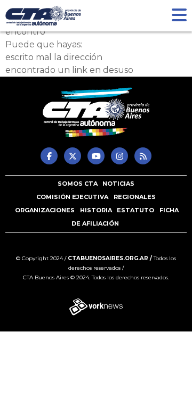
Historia (96, 210)
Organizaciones (45, 210)
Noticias (118, 183)
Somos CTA (78, 183)
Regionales (135, 197)
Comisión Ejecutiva (72, 197)
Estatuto (135, 210)
